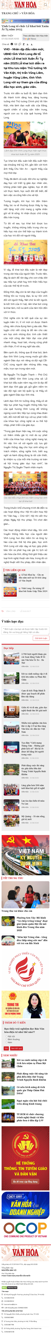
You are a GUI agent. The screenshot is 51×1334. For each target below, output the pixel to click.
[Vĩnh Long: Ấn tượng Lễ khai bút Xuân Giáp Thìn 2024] (10, 592)
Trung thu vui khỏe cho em (17, 911)
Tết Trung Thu (13, 878)
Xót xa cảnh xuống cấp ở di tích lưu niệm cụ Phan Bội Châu (34, 676)
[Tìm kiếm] (45, 5)
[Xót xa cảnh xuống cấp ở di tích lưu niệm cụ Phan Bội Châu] (11, 678)
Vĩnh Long (10, 611)
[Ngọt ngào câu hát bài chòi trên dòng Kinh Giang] (8, 1104)
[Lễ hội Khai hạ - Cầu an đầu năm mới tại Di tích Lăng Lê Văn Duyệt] (10, 578)
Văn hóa (25, 666)
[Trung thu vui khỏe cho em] (25, 894)
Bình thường (14, 1039)
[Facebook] (12, 44)
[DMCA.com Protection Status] (9, 1287)
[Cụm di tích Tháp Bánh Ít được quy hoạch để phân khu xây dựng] (11, 695)
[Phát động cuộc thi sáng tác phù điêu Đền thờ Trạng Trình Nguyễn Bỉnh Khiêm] (11, 770)
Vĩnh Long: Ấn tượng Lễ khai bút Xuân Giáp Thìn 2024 (33, 590)
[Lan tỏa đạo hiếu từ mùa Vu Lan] (11, 805)
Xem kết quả (16, 1048)
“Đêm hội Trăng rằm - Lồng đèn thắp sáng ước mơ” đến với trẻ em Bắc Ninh (32, 940)
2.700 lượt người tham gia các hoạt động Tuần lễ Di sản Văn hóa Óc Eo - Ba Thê (33, 658)
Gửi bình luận (41, 638)
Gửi (6, 1048)
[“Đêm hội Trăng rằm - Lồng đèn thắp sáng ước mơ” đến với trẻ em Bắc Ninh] (8, 940)
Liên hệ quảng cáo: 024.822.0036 (16, 1308)
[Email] (16, 44)
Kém (10, 1042)
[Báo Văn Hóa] (25, 1252)
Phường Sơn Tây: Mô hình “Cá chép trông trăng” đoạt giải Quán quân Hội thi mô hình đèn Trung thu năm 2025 (32, 924)
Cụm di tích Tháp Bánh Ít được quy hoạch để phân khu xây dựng (33, 693)
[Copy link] (20, 44)
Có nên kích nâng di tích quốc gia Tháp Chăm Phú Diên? (31, 1090)
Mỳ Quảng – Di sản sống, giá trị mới (33, 818)
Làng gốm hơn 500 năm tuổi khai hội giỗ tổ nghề (33, 787)
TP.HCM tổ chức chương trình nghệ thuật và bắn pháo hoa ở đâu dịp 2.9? (30, 1117)
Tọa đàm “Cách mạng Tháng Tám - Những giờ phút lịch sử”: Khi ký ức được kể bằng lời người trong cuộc (32, 748)
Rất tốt (11, 1036)
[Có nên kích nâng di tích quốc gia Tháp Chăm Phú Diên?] (8, 1090)
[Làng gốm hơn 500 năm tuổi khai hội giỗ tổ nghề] (11, 790)
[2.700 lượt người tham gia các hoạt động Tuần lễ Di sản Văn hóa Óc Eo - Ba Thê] (11, 658)
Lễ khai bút (25, 611)
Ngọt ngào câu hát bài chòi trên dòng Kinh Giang (32, 1102)
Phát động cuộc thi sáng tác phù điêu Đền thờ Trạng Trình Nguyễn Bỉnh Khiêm (33, 770)
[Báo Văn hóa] (25, 4)
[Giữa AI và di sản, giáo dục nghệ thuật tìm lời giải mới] (11, 712)
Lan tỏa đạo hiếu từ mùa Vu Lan (32, 802)
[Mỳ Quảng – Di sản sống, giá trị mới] (11, 821)
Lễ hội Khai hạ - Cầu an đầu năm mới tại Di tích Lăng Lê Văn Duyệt (32, 577)
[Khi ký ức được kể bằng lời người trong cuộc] (11, 747)
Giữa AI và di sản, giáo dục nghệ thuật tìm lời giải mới (34, 709)
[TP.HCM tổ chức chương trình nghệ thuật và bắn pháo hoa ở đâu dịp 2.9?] (8, 1118)
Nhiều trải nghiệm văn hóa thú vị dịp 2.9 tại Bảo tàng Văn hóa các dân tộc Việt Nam (34, 727)
